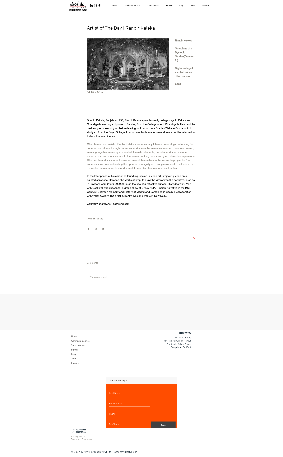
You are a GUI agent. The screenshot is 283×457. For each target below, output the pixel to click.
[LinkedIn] (91, 5)
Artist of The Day (95, 219)
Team (73, 358)
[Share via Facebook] (88, 228)
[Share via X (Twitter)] (95, 228)
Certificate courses (80, 340)
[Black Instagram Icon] (95, 5)
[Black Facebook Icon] (99, 5)
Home (74, 336)
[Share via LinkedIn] (102, 228)
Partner (74, 349)
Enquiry (75, 363)
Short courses (77, 345)
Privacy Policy (78, 436)
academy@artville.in (125, 452)
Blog (73, 354)
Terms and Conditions (81, 439)
